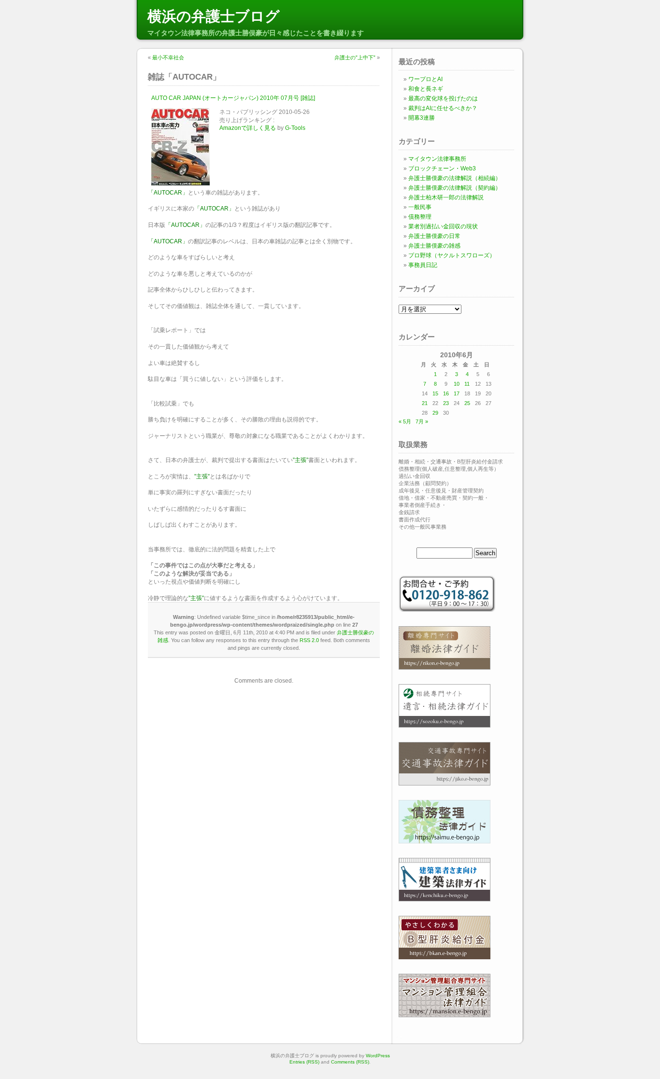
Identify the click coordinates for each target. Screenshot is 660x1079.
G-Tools (295, 128)
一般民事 (419, 207)
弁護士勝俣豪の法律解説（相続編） (454, 178)
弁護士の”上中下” (354, 57)
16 (446, 393)
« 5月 (405, 421)
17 (456, 393)
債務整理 (419, 216)
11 (467, 384)
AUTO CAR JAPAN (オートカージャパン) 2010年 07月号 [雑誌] (233, 98)
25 (467, 403)
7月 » (422, 421)
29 (435, 413)
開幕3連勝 (421, 117)
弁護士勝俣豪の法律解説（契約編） (454, 187)
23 (446, 403)
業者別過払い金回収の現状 (443, 226)
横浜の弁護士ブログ (213, 16)
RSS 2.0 (309, 640)
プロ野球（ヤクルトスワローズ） (451, 255)
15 (435, 393)
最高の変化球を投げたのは (443, 98)
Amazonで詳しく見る (247, 128)
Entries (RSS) (304, 1062)
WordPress (378, 1055)
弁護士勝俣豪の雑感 (434, 245)
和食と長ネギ (425, 88)
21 (425, 403)
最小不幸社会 (168, 57)
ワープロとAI (425, 79)
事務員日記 (422, 265)
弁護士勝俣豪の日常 (434, 236)
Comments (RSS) (350, 1062)
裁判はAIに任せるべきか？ (442, 108)
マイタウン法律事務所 (437, 158)
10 (456, 384)
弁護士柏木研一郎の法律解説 (446, 197)
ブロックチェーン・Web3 (442, 168)
